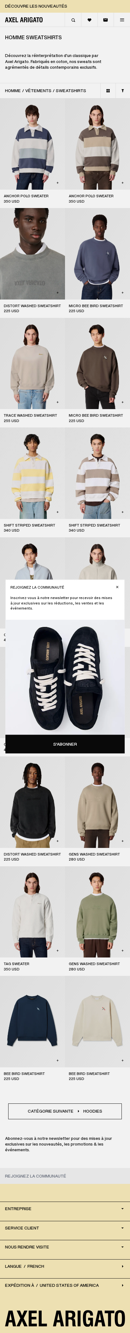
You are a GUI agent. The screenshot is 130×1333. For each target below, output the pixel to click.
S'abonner (65, 744)
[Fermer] (117, 587)
